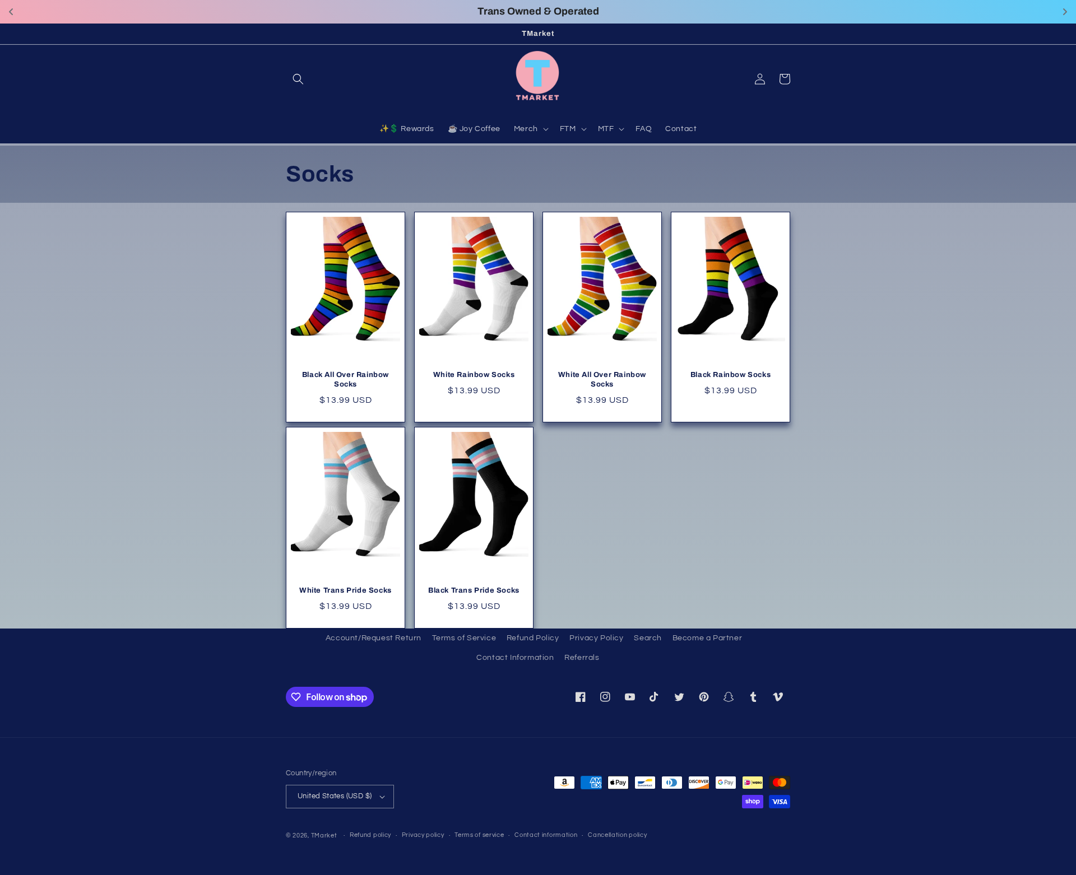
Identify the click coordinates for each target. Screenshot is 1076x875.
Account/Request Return (373, 638)
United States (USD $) (335, 796)
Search (648, 638)
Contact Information (515, 658)
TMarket (324, 835)
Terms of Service (464, 638)
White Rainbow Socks (473, 375)
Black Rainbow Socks (730, 375)
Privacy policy (423, 835)
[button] (298, 79)
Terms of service (479, 835)
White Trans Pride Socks (345, 590)
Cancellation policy (617, 835)
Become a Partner (707, 638)
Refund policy (370, 835)
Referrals (581, 658)
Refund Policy (533, 638)
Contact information (545, 835)
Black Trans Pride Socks (474, 590)
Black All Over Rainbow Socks (345, 379)
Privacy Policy (596, 638)
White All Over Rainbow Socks (602, 379)
